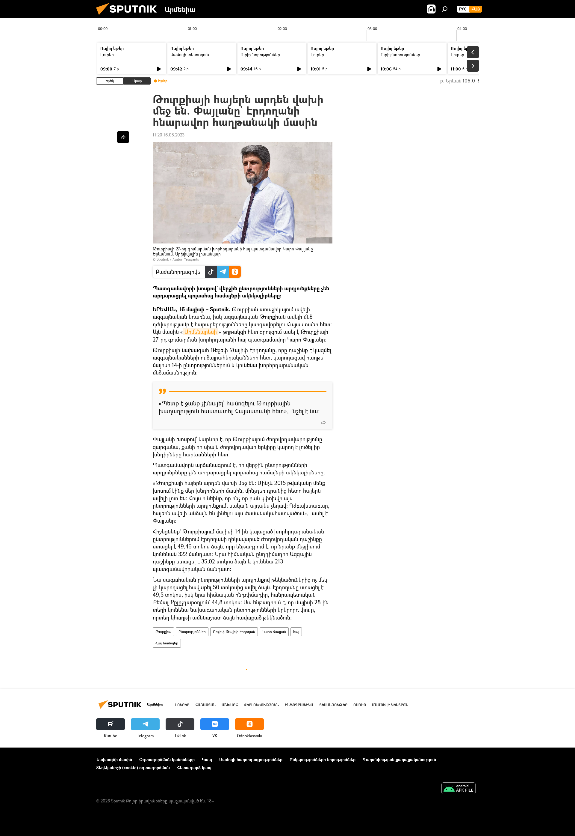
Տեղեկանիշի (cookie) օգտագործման (133, 767)
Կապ (207, 759)
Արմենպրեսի (200, 331)
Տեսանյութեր (333, 704)
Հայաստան (205, 704)
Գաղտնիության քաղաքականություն (399, 759)
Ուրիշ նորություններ (260, 54)
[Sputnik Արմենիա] (129, 16)
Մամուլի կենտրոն (390, 704)
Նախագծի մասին (114, 759)
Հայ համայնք (166, 643)
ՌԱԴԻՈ (359, 704)
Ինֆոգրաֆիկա (299, 704)
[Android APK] (458, 789)
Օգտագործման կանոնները (167, 759)
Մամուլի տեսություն (189, 54)
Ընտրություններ (192, 631)
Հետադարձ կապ (194, 767)
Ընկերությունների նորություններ (322, 759)
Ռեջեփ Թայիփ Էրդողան (234, 631)
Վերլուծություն (261, 704)
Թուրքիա (163, 631)
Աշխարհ (230, 704)
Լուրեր (107, 54)
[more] (323, 422)
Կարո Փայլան (274, 631)
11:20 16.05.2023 (168, 135)
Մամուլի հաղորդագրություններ (250, 759)
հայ (296, 631)
